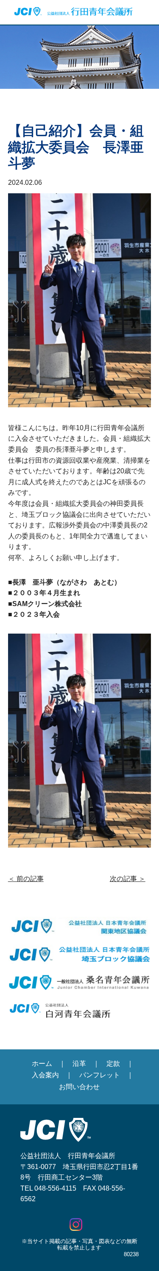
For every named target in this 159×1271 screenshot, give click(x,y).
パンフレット (99, 1075)
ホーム (42, 1063)
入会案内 (45, 1075)
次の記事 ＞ (127, 878)
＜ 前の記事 (26, 878)
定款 (113, 1063)
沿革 (79, 1063)
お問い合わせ (79, 1086)
